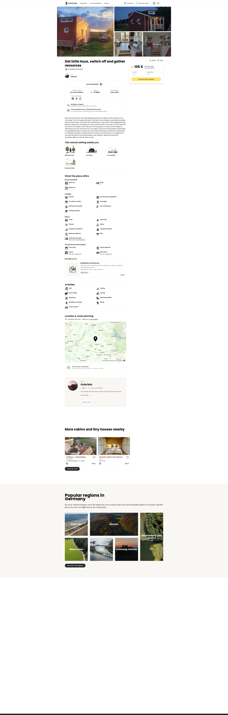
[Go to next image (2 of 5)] (94, 446)
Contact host (86, 402)
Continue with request (146, 79)
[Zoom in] (124, 323)
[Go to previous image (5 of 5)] (67, 446)
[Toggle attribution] (124, 360)
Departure (150, 72)
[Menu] (156, 3)
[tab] (78, 453)
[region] (81, 446)
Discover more (72, 469)
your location (94, 319)
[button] (95, 339)
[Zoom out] (124, 326)
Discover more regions (75, 565)
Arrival (134, 72)
